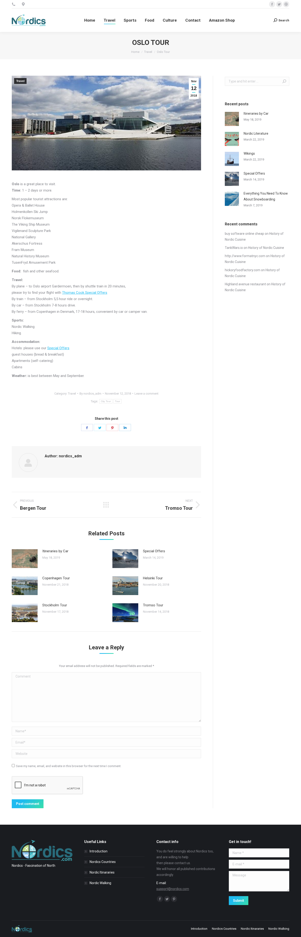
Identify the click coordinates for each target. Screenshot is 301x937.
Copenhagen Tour (56, 578)
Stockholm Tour (54, 605)
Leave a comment (146, 393)
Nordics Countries (103, 862)
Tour (117, 401)
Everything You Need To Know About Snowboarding (266, 196)
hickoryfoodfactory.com (242, 270)
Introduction (98, 851)
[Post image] (25, 558)
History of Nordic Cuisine (266, 248)
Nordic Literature (256, 133)
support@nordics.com (172, 889)
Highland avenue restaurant (245, 284)
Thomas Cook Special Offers (84, 292)
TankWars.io (234, 248)
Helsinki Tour (153, 578)
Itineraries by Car (55, 551)
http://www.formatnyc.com (245, 256)
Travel (20, 81)
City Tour (106, 401)
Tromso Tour (153, 605)
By (90, 393)
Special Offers (58, 348)
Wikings (249, 153)
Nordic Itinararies (102, 872)
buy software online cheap (244, 233)
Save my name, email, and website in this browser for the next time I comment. (68, 766)
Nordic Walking (100, 883)
